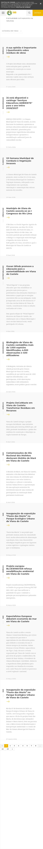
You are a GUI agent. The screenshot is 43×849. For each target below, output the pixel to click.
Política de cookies (23, 7)
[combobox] (12, 31)
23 (8, 749)
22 (3, 749)
